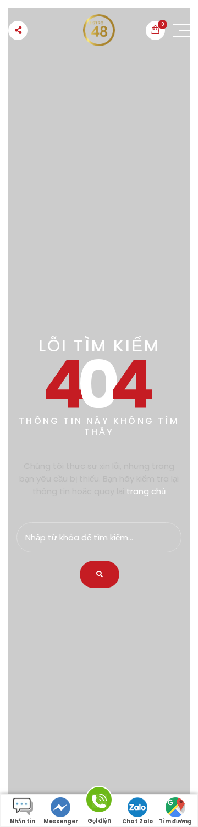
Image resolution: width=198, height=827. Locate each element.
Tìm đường (175, 821)
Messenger (60, 821)
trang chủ (146, 491)
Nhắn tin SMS (22, 822)
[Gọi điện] (99, 801)
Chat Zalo (137, 821)
